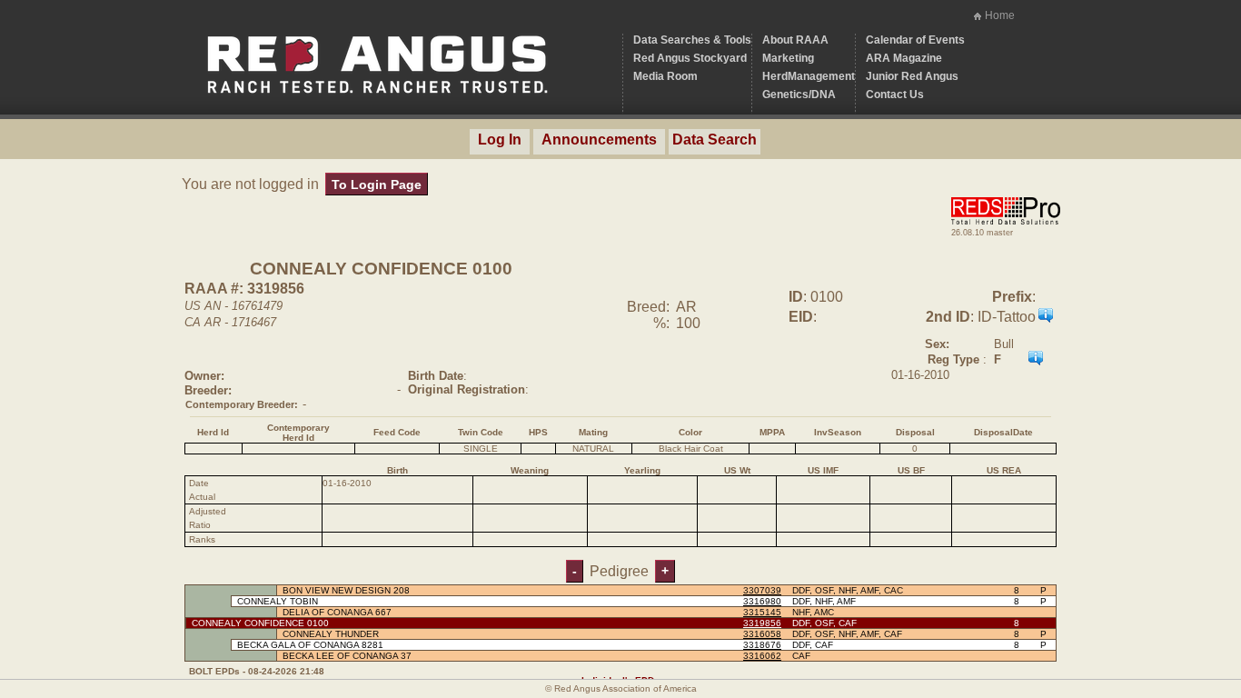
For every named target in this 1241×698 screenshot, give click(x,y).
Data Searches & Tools (692, 40)
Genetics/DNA (799, 94)
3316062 (762, 656)
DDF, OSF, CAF (824, 623)
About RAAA (795, 40)
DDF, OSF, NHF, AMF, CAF (847, 634)
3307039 (762, 590)
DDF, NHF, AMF (824, 601)
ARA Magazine (904, 58)
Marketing (788, 58)
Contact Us (895, 94)
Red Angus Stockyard (690, 58)
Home (1000, 15)
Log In (499, 139)
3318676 (762, 645)
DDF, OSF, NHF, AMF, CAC (847, 590)
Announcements (599, 139)
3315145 (762, 612)
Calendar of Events (915, 40)
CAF (801, 656)
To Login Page (377, 184)
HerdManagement (808, 76)
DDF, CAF (812, 645)
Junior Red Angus (912, 76)
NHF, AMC (813, 612)
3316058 (762, 634)
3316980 (762, 601)
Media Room (665, 76)
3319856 (762, 623)
